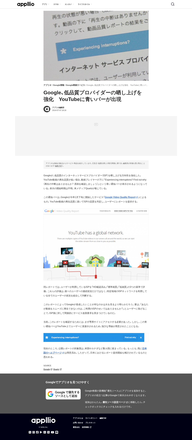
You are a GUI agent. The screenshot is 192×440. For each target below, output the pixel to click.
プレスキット (90, 423)
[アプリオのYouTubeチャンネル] (52, 432)
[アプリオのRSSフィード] (48, 432)
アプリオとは (78, 418)
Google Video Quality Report (120, 197)
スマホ (56, 4)
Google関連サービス (75, 85)
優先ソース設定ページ (114, 402)
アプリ (44, 4)
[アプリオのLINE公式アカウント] (56, 432)
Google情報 (58, 85)
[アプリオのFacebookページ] (37, 432)
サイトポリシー (91, 418)
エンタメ (68, 4)
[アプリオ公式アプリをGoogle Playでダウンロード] (41, 432)
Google (46, 369)
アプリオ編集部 (58, 108)
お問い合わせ (78, 423)
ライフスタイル (84, 4)
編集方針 (58, 166)
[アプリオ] (25, 4)
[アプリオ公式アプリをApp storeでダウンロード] (44, 432)
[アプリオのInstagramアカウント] (33, 432)
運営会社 (76, 427)
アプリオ (47, 85)
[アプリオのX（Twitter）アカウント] (30, 432)
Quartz (56, 369)
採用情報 (85, 427)
